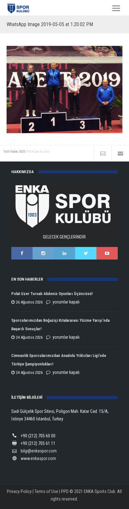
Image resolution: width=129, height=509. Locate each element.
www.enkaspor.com (38, 458)
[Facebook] (22, 253)
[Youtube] (107, 253)
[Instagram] (43, 253)
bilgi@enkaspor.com (39, 450)
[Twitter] (85, 253)
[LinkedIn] (64, 253)
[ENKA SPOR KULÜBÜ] (19, 8)
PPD (65, 491)
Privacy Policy (19, 491)
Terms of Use (46, 491)
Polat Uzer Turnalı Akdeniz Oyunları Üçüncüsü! (52, 293)
